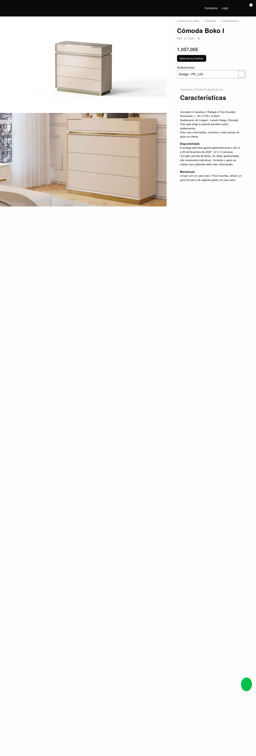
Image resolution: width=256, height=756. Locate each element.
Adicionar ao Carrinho (192, 58)
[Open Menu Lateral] (7, 7)
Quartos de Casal (188, 20)
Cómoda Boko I (230, 20)
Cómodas (210, 20)
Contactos (211, 8)
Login (225, 8)
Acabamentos (190, 70)
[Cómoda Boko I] (83, 66)
